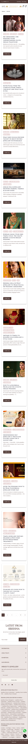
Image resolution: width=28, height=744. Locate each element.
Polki (18, 280)
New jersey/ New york (12, 732)
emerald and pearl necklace (18, 429)
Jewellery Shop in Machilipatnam (19, 709)
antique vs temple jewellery (9, 332)
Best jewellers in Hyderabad (16, 714)
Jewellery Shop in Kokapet (11, 694)
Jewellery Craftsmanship (18, 231)
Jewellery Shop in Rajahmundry (9, 706)
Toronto (17, 734)
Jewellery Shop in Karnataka (14, 712)
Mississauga (24, 734)
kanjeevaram (20, 34)
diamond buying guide (14, 584)
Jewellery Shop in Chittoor (13, 707)
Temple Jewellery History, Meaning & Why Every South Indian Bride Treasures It (13, 538)
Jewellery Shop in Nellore (6, 704)
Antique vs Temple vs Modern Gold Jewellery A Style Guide (13, 337)
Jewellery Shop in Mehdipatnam (8, 720)
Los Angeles (12, 737)
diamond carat (7, 586)
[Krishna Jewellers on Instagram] (9, 685)
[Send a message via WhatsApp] (24, 730)
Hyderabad (6, 181)
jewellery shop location (14, 181)
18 (20, 615)
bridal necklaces (7, 382)
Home (3, 11)
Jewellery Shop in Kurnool (20, 704)
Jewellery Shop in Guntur (19, 703)
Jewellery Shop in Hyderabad (7, 692)
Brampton (17, 729)
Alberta (12, 735)
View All (7, 54)
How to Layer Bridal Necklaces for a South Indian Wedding (12, 387)
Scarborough (10, 729)
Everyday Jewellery (7, 483)
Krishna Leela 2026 (7, 280)
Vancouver (18, 735)
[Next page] (24, 615)
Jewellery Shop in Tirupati (14, 701)
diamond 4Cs (6, 584)
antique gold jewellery (8, 327)
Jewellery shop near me (6, 715)
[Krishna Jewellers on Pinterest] (6, 685)
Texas (13, 728)
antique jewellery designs (9, 330)
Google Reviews (7, 134)
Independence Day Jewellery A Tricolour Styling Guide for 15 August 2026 (12, 437)
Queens (18, 731)
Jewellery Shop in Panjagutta (15, 718)
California (18, 737)
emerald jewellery (7, 432)
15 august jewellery (7, 429)
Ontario (12, 734)
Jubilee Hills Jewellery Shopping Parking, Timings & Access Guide (13, 188)
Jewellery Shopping (7, 184)
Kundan (13, 280)
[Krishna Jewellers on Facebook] (2, 685)
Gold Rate (19, 1)
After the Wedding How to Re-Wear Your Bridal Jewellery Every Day (13, 488)
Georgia (3, 731)
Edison (4, 732)
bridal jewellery (13, 34)
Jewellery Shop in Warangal (8, 711)
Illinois (13, 731)
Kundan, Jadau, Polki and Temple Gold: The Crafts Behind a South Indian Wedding (13, 236)
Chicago (8, 731)
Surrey (18, 728)
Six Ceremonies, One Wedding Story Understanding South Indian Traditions (12, 39)
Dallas (2, 734)
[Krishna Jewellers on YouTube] (13, 685)
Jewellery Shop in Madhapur (11, 717)
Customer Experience (14, 131)
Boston (7, 734)
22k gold (5, 530)
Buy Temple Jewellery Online (9, 533)
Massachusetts (5, 735)
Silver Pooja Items (7, 82)
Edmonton (4, 737)
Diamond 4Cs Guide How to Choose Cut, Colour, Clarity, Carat (13, 591)
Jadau (11, 231)
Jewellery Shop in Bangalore (7, 700)
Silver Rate (24, 1)
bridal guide (6, 34)
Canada (3, 728)
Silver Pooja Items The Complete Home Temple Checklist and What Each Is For (13, 88)
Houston (21, 732)
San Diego (8, 728)
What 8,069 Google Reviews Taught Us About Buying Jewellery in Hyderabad (13, 139)
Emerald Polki (14, 481)
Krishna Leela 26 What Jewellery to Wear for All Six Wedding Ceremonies (13, 285)
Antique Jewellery (12, 530)
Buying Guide (6, 131)
